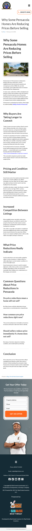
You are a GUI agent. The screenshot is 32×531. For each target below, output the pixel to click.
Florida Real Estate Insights (16, 376)
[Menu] (29, 5)
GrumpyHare (13, 487)
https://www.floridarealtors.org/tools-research (16, 153)
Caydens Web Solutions (20, 529)
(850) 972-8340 (18, 467)
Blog (8, 376)
